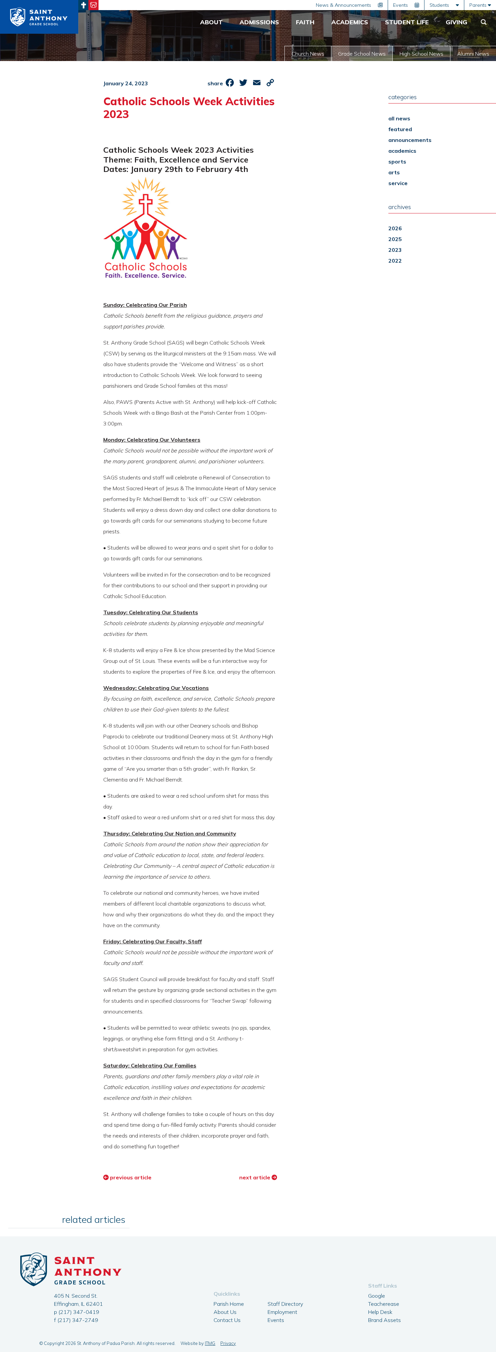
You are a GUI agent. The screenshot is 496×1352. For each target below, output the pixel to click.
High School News (421, 53)
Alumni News (473, 53)
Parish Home (229, 1303)
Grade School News (362, 53)
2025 (395, 239)
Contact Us (227, 1320)
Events (276, 1320)
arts (394, 172)
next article (255, 1177)
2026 (395, 228)
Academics (402, 150)
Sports (397, 161)
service (398, 183)
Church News (308, 53)
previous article (130, 1177)
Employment (282, 1312)
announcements (410, 140)
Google (376, 1295)
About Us (225, 1312)
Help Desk (380, 1312)
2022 (395, 260)
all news (399, 118)
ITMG (210, 1343)
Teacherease (383, 1303)
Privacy (228, 1343)
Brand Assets (384, 1320)
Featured (400, 129)
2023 (395, 249)
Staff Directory (285, 1303)
